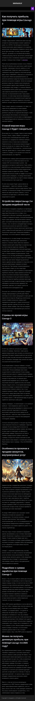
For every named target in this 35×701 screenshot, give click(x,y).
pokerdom (25, 60)
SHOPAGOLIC (17, 3)
